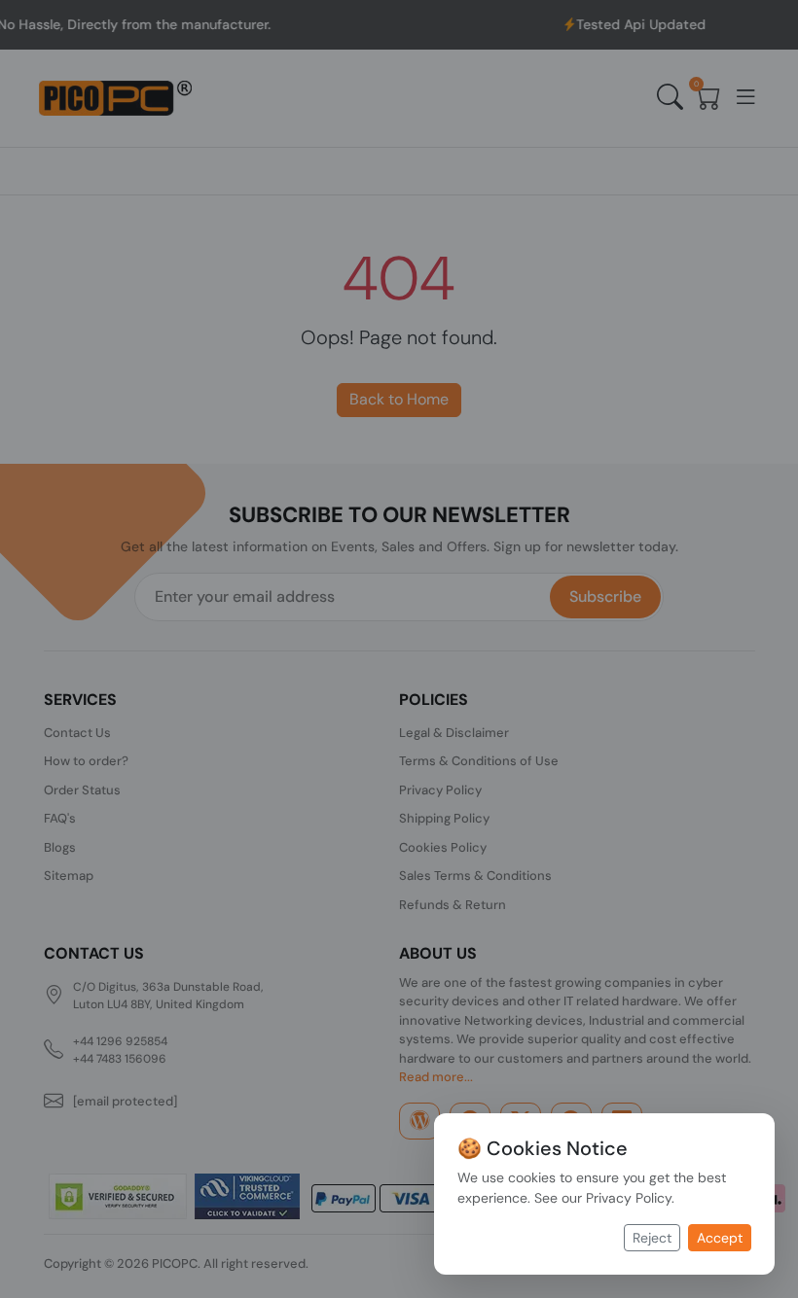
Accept (720, 1237)
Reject (652, 1237)
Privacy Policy (628, 1198)
